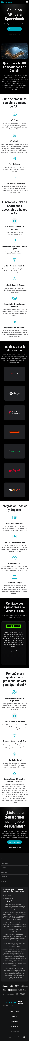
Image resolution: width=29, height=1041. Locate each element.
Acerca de (14, 1016)
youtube (19, 1037)
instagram (24, 1037)
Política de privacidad (14, 1011)
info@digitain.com (10, 901)
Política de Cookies (14, 1031)
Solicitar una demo (15, 29)
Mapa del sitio (14, 1021)
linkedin (10, 1037)
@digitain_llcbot (9, 898)
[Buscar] (23, 2)
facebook (5, 1037)
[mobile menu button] (27, 2)
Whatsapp (8, 895)
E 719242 (10, 938)
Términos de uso (14, 1026)
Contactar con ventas (15, 34)
